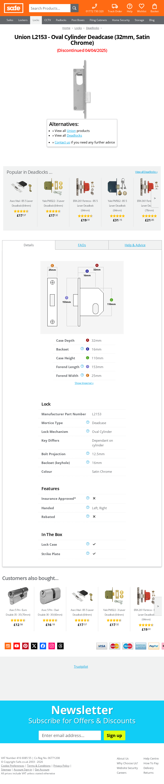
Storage (139, 20)
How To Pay (151, 763)
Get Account (42, 769)
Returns (149, 773)
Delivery (149, 768)
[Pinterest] (25, 646)
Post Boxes (78, 20)
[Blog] (8, 646)
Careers (121, 773)
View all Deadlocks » (146, 172)
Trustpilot (81, 666)
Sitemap (6, 769)
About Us (123, 758)
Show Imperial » (84, 383)
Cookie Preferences (12, 765)
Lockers (23, 20)
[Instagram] (51, 646)
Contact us (62, 142)
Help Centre (151, 758)
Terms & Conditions (39, 765)
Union (71, 130)
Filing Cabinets (98, 20)
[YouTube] (16, 646)
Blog (152, 20)
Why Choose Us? (127, 763)
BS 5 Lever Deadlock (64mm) (85, 205)
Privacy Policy (61, 765)
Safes (10, 20)
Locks (36, 20)
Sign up (114, 735)
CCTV (47, 20)
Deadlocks (74, 135)
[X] (34, 646)
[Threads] (60, 646)
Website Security (127, 768)
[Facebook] (43, 646)
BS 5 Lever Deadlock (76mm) (149, 205)
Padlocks (61, 20)
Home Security (121, 20)
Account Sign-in (23, 769)
